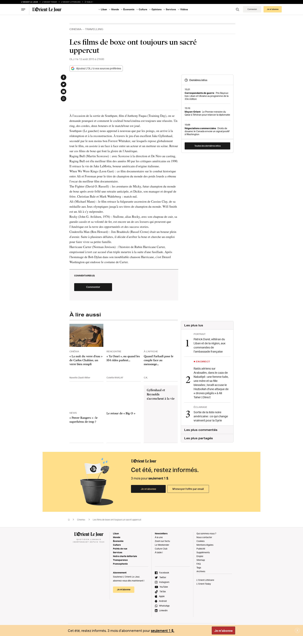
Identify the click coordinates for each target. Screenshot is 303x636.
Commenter (93, 287)
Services (117, 552)
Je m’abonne (148, 488)
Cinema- (76, 29)
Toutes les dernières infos (207, 145)
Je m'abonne (223, 631)
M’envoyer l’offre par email (188, 488)
